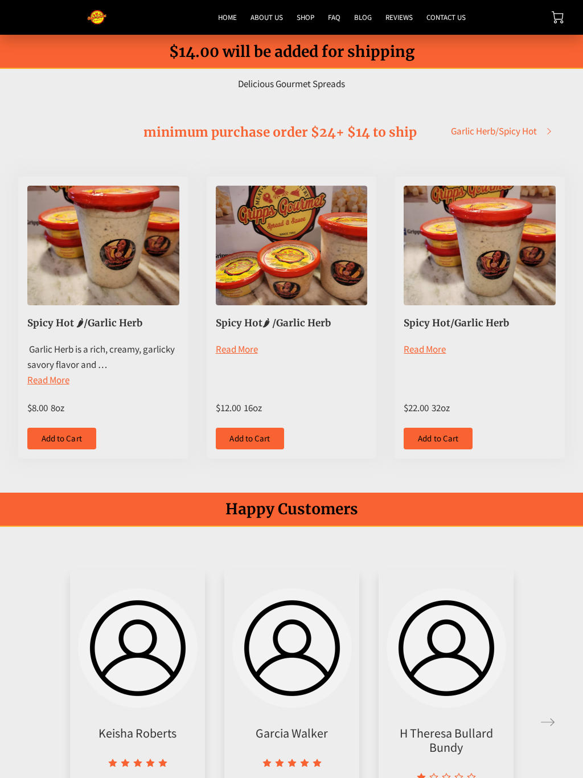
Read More (48, 380)
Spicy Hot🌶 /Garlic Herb (273, 323)
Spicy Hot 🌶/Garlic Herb (84, 323)
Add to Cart (62, 438)
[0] (558, 17)
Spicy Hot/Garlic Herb (456, 323)
